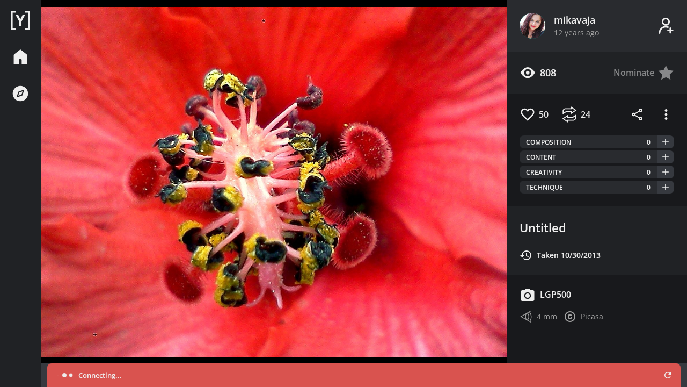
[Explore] (20, 93)
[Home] (20, 20)
